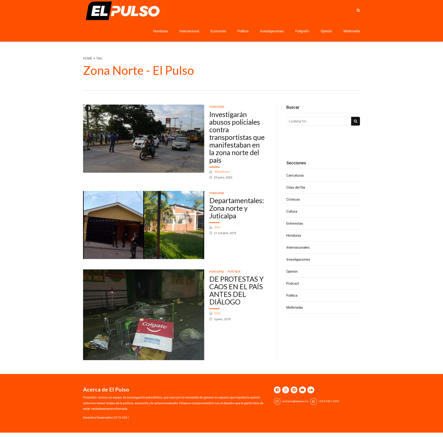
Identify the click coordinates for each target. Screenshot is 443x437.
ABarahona (221, 171)
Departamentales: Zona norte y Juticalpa (236, 208)
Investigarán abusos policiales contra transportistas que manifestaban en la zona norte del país (237, 137)
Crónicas (293, 199)
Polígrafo (302, 31)
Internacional (189, 31)
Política (242, 31)
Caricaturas (295, 175)
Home (87, 58)
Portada (234, 271)
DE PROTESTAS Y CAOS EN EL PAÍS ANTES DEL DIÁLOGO (236, 290)
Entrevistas (294, 223)
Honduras (160, 31)
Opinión (326, 31)
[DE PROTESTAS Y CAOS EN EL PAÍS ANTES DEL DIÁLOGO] (143, 314)
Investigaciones (272, 31)
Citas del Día (295, 187)
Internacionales (298, 247)
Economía (218, 31)
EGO (217, 227)
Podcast (292, 283)
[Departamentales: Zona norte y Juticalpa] (143, 225)
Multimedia (352, 31)
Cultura (291, 211)
